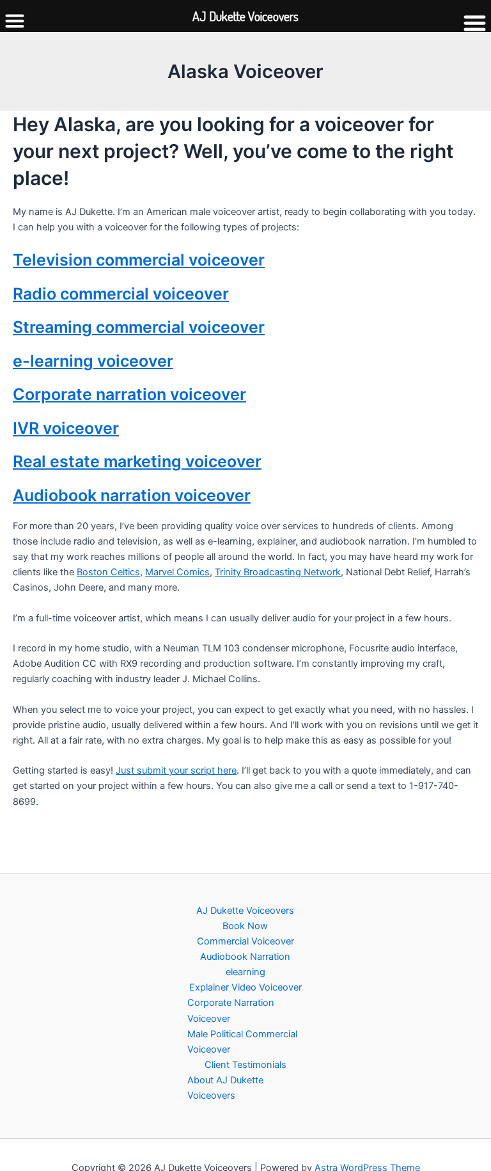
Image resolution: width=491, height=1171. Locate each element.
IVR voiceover (66, 428)
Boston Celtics (108, 572)
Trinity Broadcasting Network (278, 572)
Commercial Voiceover (245, 941)
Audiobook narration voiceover (132, 495)
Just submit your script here (176, 770)
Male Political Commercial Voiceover (242, 1041)
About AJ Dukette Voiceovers (225, 1087)
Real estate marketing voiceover (137, 461)
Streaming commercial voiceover (139, 327)
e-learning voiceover (93, 360)
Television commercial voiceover (139, 259)
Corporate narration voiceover (129, 394)
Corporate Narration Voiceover (230, 1010)
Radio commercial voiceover (121, 293)
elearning (245, 972)
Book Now (245, 926)
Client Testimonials (245, 1065)
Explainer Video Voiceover (245, 987)
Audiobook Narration (245, 956)
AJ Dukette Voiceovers (245, 910)
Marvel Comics (177, 572)
